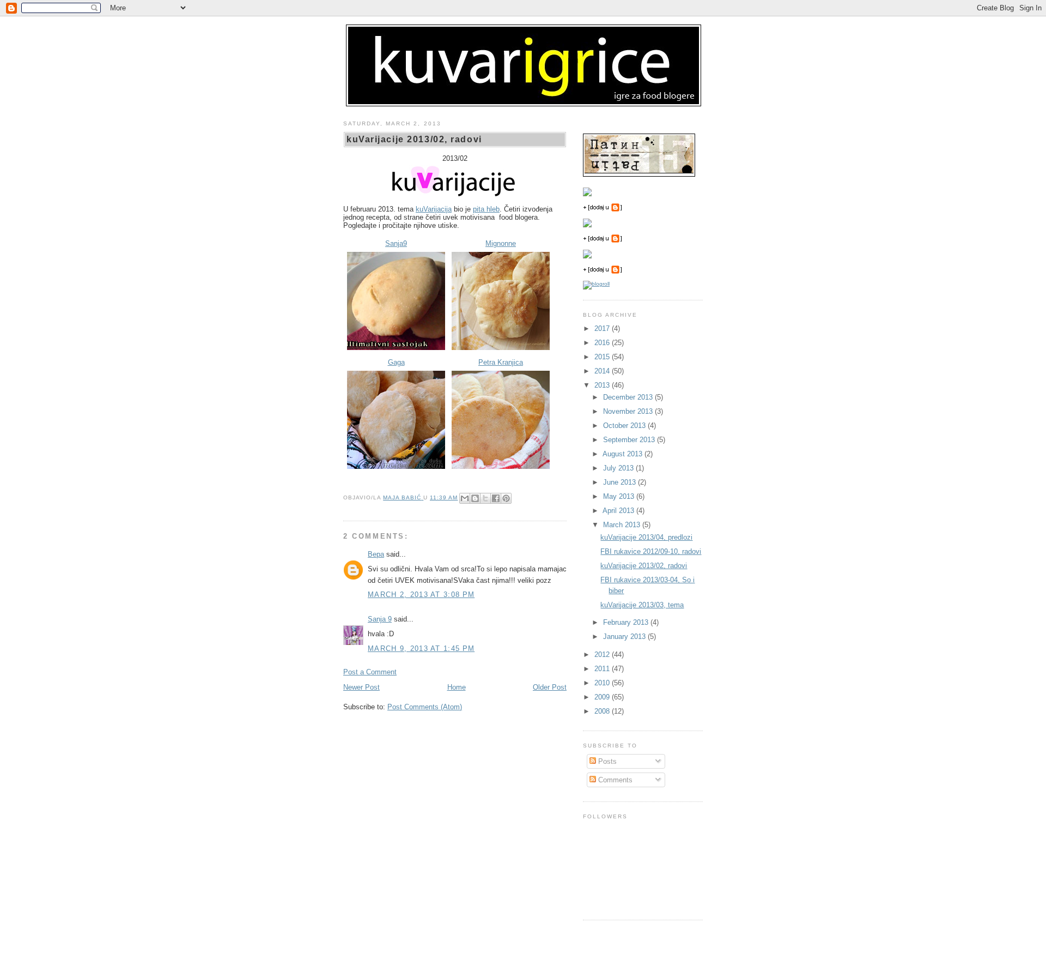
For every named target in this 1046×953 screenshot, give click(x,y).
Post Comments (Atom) (424, 707)
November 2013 (629, 411)
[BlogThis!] (475, 498)
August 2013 (623, 454)
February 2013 (626, 622)
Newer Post (361, 687)
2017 (603, 328)
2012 (603, 654)
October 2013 (625, 425)
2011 (603, 669)
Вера (376, 554)
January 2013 (625, 636)
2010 (603, 683)
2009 (603, 697)
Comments (614, 780)
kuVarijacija (434, 209)
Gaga (396, 362)
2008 (603, 711)
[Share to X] (485, 498)
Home (456, 687)
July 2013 (619, 468)
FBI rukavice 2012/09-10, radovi (650, 551)
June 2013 (620, 482)
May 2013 (619, 496)
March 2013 (622, 525)
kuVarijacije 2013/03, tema (642, 605)
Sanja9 (396, 243)
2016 (603, 343)
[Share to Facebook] (495, 498)
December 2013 (629, 397)
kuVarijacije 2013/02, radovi (643, 566)
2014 (603, 371)
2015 (603, 357)
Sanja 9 (380, 619)
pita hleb (486, 209)
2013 (603, 385)
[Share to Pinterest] (506, 498)
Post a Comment (370, 672)
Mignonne (500, 243)
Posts (606, 761)
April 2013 (619, 510)
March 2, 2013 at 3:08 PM (421, 594)
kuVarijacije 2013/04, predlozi (646, 537)
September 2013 (630, 440)
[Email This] (464, 498)
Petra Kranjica (500, 362)
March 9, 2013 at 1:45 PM (421, 648)
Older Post (550, 687)
